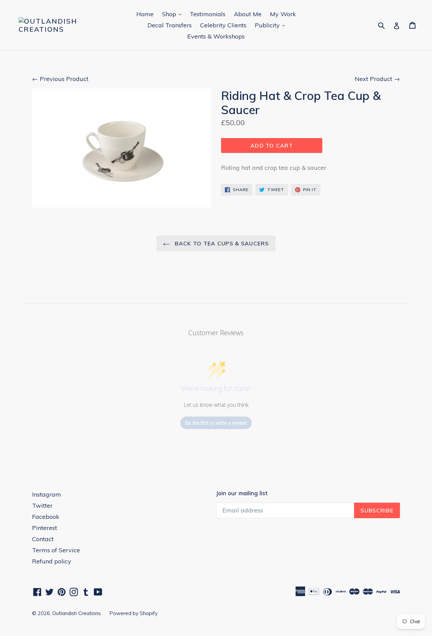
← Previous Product (60, 79)
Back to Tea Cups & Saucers (221, 243)
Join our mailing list (241, 493)
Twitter (42, 505)
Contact (43, 539)
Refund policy (51, 561)
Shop (173, 14)
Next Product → (377, 79)
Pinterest (44, 528)
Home (145, 14)
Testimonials (207, 14)
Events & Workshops (216, 36)
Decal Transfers (169, 25)
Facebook (45, 517)
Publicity (271, 25)
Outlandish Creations (76, 613)
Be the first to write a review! (216, 423)
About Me (248, 14)
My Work (283, 14)
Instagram (46, 494)
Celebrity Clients (223, 25)
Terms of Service (56, 550)
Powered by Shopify (133, 613)
